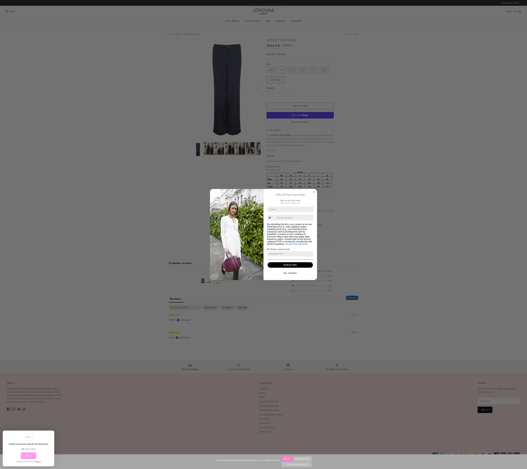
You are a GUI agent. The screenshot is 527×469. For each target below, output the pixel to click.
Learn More (276, 460)
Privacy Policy (292, 244)
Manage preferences (296, 464)
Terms (304, 244)
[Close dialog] (314, 192)
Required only (302, 459)
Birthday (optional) (278, 249)
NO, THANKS (290, 273)
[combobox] (271, 217)
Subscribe (290, 265)
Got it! (287, 459)
